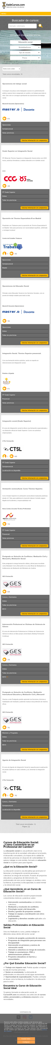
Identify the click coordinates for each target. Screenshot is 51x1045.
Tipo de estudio (29, 53)
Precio (30, 58)
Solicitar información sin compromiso (34, 140)
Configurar (26, 1042)
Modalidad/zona (29, 47)
